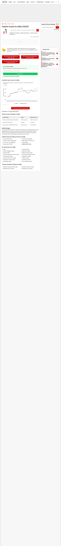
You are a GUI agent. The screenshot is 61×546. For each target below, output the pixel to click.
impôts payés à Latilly (13, 111)
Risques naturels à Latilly (27, 152)
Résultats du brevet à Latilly (28, 166)
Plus (52, 2)
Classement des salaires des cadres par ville (11, 57)
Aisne (13, 23)
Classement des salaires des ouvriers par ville (30, 57)
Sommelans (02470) (7, 138)
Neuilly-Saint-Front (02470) (28, 140)
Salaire (5, 23)
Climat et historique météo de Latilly (11, 154)
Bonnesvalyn (12, 34)
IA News (10, 2)
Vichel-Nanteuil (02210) (27, 138)
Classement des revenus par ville (21, 108)
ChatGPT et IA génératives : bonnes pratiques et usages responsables (48, 53)
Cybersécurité (40, 2)
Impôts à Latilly (6, 152)
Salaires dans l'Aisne (26, 144)
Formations (45, 49)
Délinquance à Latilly (26, 156)
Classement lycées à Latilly (9, 159)
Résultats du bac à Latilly (8, 168)
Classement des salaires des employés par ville (11, 62)
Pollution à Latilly (25, 157)
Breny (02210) (25, 142)
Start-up (32, 2)
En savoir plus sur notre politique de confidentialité (11, 76)
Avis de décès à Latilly (8, 156)
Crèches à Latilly (25, 149)
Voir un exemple (56, 29)
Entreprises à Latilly (26, 159)
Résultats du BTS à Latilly (27, 168)
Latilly (4, 149)
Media (27, 2)
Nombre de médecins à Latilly (28, 154)
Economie (47, 2)
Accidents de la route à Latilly (9, 157)
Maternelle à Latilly (7, 161)
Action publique (21, 2)
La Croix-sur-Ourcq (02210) (9, 142)
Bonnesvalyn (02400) (8, 144)
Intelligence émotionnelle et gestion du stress (48, 58)
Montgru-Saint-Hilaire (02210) (9, 140)
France (9, 23)
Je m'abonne (19, 73)
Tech (14, 2)
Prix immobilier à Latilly (27, 161)
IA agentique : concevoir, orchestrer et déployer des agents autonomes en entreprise (48, 64)
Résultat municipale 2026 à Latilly (10, 166)
